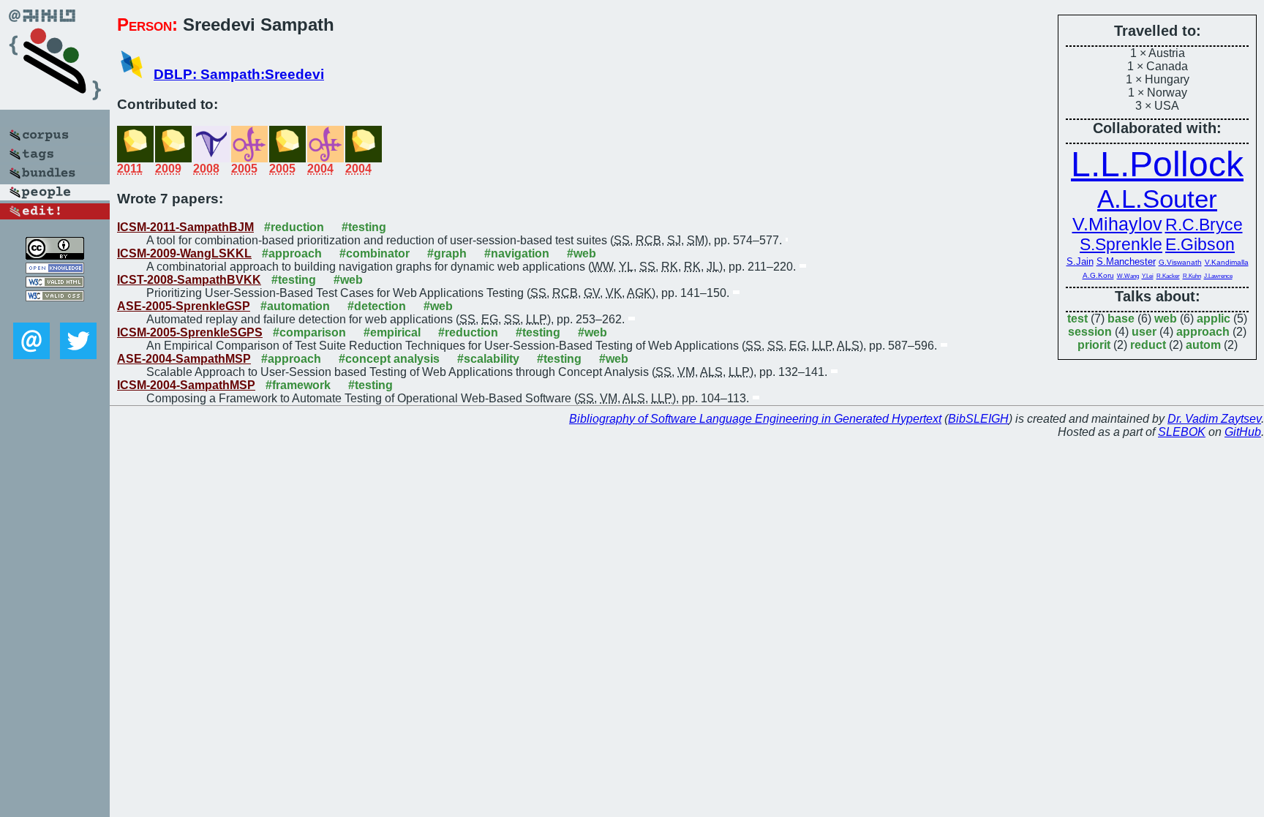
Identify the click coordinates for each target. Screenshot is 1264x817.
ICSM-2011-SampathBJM (185, 227)
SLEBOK (1181, 432)
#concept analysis (389, 359)
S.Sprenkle (1121, 244)
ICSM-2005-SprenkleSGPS (190, 332)
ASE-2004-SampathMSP (184, 359)
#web (581, 253)
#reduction (294, 227)
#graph (447, 253)
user (1144, 331)
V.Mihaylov (1117, 224)
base (1121, 318)
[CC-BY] (55, 255)
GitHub (1242, 432)
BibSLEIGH (978, 419)
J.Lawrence (1218, 275)
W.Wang (1128, 275)
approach (1203, 331)
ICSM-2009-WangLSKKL (184, 253)
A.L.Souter (1157, 198)
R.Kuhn (1192, 275)
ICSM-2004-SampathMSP (186, 385)
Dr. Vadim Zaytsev (1214, 419)
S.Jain (1080, 262)
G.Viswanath (1180, 262)
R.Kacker (1168, 275)
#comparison (309, 332)
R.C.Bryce (1204, 224)
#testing (364, 227)
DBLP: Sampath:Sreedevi (239, 74)
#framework (298, 385)
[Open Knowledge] (55, 269)
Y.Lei (1148, 275)
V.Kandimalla (1227, 262)
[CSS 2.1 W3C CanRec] (55, 312)
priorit (1093, 345)
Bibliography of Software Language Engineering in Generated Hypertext (755, 419)
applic (1213, 318)
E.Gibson (1200, 244)
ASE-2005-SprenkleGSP (183, 306)
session (1090, 331)
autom (1203, 345)
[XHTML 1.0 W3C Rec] (55, 283)
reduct (1148, 345)
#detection (376, 306)
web (1165, 318)
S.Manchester (1126, 262)
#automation (295, 306)
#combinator (374, 253)
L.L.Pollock (1157, 164)
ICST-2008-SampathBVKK (189, 280)
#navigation (516, 253)
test (1077, 318)
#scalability (488, 359)
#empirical (392, 332)
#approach (292, 253)
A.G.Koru (1098, 275)
